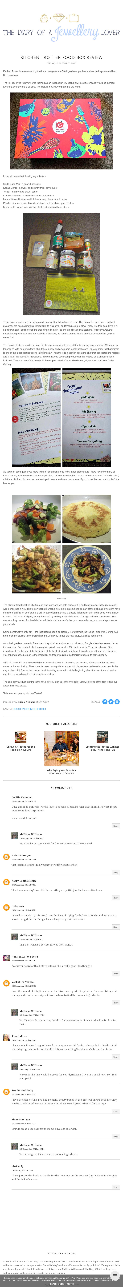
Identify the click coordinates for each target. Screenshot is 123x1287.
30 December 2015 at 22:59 (32, 1149)
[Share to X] (111, 701)
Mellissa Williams (31, 834)
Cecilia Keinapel (22, 797)
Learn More (57, 1284)
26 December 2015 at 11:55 (23, 910)
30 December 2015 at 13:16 (24, 1094)
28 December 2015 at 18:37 (24, 1040)
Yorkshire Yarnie (23, 981)
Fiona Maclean (21, 1119)
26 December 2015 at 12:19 (23, 960)
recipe (41, 709)
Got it (70, 1284)
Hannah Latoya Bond (25, 956)
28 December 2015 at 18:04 (24, 986)
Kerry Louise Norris (24, 880)
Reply (115, 826)
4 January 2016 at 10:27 (30, 1069)
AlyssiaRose (19, 1036)
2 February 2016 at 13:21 (22, 1170)
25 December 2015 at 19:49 (24, 801)
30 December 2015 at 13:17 (23, 1123)
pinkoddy (18, 1166)
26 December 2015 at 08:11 (24, 885)
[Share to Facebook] (104, 701)
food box (29, 709)
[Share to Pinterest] (117, 701)
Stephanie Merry (22, 1090)
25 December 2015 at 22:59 (24, 859)
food (17, 709)
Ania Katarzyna (21, 855)
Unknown (18, 906)
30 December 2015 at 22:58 (32, 1015)
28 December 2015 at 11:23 (31, 939)
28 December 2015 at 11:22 (31, 838)
